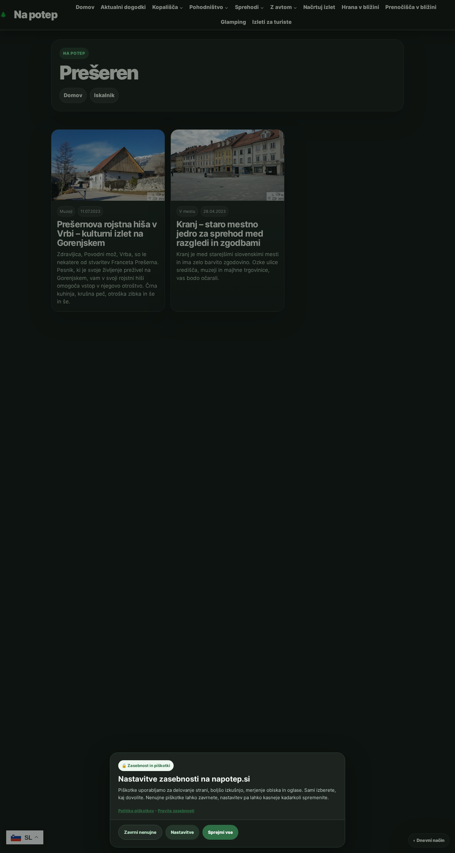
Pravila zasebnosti (176, 810)
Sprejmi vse (220, 832)
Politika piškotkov (136, 810)
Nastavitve (182, 832)
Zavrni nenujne (140, 832)
